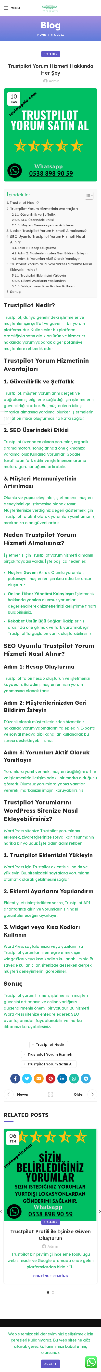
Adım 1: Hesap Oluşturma (36, 248)
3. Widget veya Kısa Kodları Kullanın (46, 286)
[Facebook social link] (15, 1078)
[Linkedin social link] (62, 1078)
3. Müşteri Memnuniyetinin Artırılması (46, 225)
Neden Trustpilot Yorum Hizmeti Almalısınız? (48, 231)
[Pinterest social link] (50, 1078)
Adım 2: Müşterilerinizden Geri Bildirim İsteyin (53, 253)
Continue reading (50, 1276)
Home (41, 34)
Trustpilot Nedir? (24, 202)
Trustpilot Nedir (50, 1044)
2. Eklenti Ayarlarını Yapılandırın (41, 281)
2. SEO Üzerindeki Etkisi (35, 220)
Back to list (50, 1094)
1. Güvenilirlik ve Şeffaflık (36, 214)
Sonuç (15, 292)
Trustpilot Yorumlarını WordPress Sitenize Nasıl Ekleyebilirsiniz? (51, 267)
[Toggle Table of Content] (86, 195)
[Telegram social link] (86, 1078)
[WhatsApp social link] (74, 1078)
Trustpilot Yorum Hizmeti (49, 1054)
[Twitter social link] (27, 1078)
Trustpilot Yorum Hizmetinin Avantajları (44, 209)
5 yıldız (57, 34)
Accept (50, 1364)
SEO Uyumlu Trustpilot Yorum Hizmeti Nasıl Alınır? (47, 239)
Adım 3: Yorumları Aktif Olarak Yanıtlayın (49, 258)
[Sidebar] (6, 418)
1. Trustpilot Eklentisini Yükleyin (41, 275)
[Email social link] (39, 1078)
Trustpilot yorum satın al (50, 1064)
